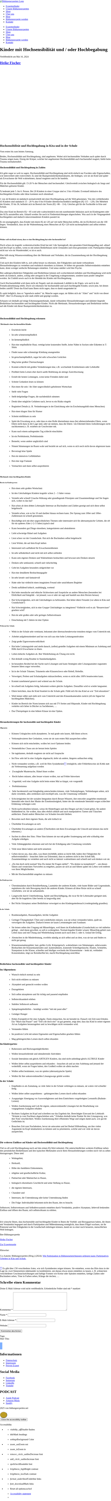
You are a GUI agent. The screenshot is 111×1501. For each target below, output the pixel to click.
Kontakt (9, 22)
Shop (8, 11)
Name (3, 1315)
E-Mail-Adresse (8, 1320)
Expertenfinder (12, 6)
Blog (8, 16)
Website (3, 1325)
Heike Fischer (10, 63)
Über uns (10, 14)
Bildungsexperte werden (17, 19)
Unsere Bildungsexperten (17, 9)
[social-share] (1, 1343)
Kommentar (6, 1309)
